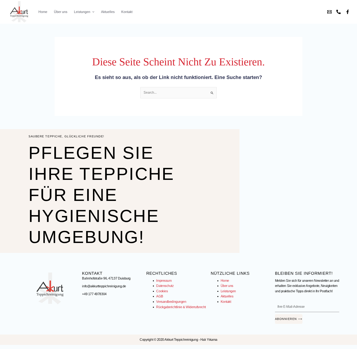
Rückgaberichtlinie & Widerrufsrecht (181, 307)
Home (42, 12)
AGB (159, 296)
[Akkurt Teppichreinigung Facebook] (347, 12)
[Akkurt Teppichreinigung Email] (329, 12)
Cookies (162, 291)
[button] (92, 12)
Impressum (163, 280)
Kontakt (126, 12)
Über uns (60, 12)
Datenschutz (165, 286)
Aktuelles (108, 12)
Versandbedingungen (171, 301)
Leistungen (82, 12)
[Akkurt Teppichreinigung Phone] (338, 12)
